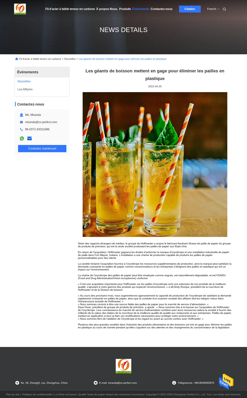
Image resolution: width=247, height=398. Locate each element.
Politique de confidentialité (37, 394)
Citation (189, 8)
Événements (140, 8)
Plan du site (12, 394)
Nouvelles (70, 58)
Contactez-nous (162, 8)
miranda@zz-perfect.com (41, 122)
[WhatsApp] (22, 138)
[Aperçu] (20, 9)
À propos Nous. (107, 8)
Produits (125, 8)
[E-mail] (29, 138)
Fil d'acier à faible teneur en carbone (70, 8)
